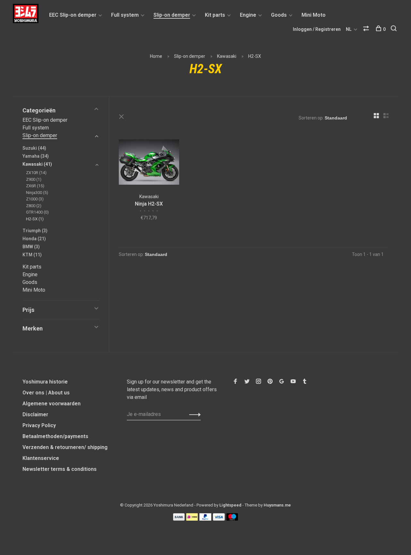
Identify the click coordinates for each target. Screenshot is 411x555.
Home (156, 56)
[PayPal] (205, 519)
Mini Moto (314, 15)
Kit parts (215, 15)
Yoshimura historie (45, 382)
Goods (279, 15)
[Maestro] (232, 519)
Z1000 (35, 199)
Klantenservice (40, 458)
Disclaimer (35, 414)
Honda (34, 238)
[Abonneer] (193, 414)
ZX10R (36, 172)
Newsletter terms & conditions (59, 469)
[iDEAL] (192, 519)
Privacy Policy (39, 425)
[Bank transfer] (179, 519)
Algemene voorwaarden (51, 404)
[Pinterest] (270, 382)
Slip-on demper (171, 15)
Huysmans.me (277, 505)
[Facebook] (235, 382)
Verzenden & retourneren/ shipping (65, 447)
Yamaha (35, 156)
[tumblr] (304, 382)
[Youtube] (293, 382)
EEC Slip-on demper (72, 15)
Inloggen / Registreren (317, 29)
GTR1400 (37, 212)
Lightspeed (230, 505)
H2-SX (254, 56)
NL (349, 29)
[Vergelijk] (367, 29)
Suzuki (34, 148)
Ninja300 (37, 192)
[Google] (281, 382)
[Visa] (219, 519)
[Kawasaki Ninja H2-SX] (149, 163)
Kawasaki (226, 56)
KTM (32, 254)
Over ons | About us (46, 393)
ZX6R (35, 185)
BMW (31, 246)
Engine (248, 15)
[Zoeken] (394, 29)
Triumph (35, 230)
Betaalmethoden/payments (55, 436)
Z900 (33, 179)
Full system (125, 15)
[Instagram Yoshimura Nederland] (258, 382)
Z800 (33, 205)
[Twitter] (246, 382)
